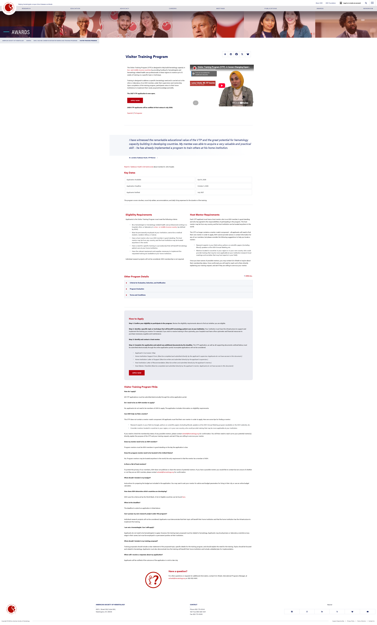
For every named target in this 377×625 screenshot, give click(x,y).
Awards (320, 8)
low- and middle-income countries (139, 70)
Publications (271, 8)
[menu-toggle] (372, 3)
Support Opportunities (338, 621)
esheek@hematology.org (190, 433)
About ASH (319, 3)
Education (75, 8)
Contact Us (371, 621)
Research (26, 8)
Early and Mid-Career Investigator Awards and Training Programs (55, 40)
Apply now (136, 373)
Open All (248, 276)
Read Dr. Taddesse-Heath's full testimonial (138, 167)
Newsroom (368, 8)
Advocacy (124, 8)
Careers (173, 8)
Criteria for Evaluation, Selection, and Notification (147, 283)
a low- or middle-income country (166, 227)
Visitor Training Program (88, 40)
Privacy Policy (350, 621)
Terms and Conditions (137, 295)
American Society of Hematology (13, 40)
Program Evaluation (137, 289)
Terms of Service (361, 621)
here (183, 497)
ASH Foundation (331, 3)
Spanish (130, 113)
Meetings (220, 8)
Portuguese (138, 113)
